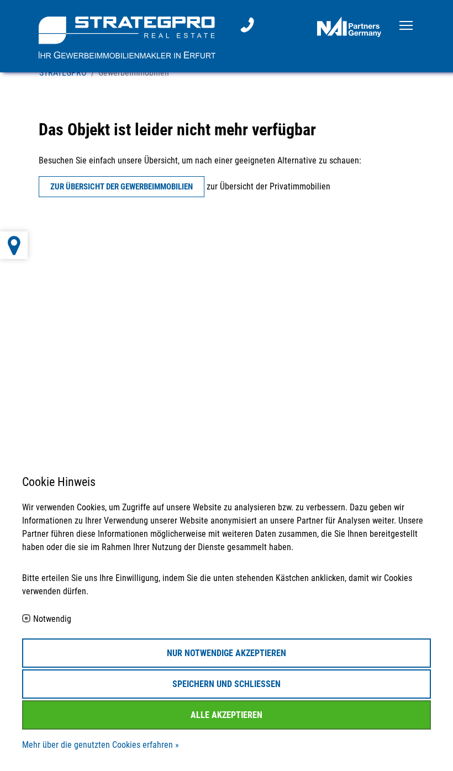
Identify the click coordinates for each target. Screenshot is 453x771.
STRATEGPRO (63, 72)
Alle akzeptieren (226, 715)
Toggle (406, 25)
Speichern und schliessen (226, 684)
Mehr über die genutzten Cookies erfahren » (100, 745)
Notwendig (52, 619)
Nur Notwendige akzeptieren (226, 653)
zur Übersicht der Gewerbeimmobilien (121, 187)
